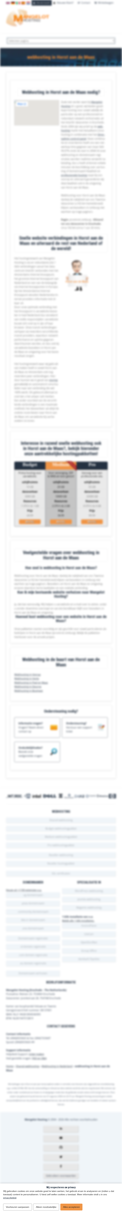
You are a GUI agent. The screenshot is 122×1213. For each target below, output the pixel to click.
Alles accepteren (71, 1207)
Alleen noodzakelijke (46, 1207)
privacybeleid (9, 1197)
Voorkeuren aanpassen (17, 1207)
